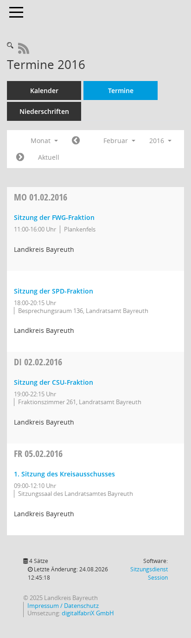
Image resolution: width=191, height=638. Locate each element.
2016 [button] (157, 140)
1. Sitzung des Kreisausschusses (64, 473)
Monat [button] (41, 140)
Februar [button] (116, 140)
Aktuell (48, 157)
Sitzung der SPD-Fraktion (53, 291)
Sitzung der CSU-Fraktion (53, 382)
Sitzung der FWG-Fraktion (54, 217)
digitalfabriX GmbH (88, 613)
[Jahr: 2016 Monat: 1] (76, 140)
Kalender (44, 90)
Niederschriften (44, 111)
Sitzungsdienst (149, 573)
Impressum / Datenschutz (63, 606)
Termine (121, 90)
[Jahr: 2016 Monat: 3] (20, 157)
